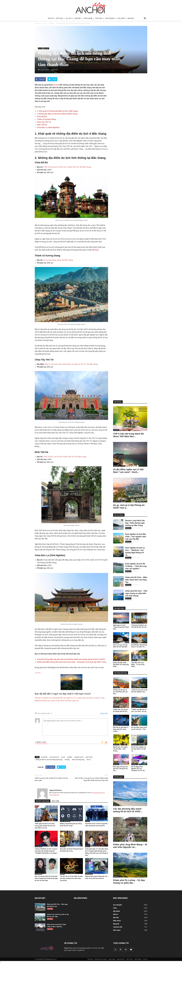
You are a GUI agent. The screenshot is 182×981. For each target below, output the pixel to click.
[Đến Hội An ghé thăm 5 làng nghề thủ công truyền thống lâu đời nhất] (121, 720)
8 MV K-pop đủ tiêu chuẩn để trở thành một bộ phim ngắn (51, 779)
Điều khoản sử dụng (100, 959)
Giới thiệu (90, 959)
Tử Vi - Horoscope (65, 821)
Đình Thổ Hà (42, 125)
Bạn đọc (131, 18)
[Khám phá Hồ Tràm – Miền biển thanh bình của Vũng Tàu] (118, 581)
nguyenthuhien (55, 790)
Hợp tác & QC (121, 959)
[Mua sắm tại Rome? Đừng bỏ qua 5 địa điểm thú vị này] (71, 838)
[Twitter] (131, 949)
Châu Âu (63, 846)
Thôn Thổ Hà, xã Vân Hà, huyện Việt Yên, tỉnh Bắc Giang (64, 457)
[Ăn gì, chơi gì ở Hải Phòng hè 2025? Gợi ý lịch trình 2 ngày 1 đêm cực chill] (130, 490)
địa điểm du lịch (78, 757)
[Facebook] (115, 949)
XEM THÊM (55, 801)
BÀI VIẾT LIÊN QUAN (42, 801)
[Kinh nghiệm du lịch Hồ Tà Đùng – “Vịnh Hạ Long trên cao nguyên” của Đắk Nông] (118, 568)
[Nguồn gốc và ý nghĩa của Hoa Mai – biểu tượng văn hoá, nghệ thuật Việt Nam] (121, 739)
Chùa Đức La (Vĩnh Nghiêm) (48, 127)
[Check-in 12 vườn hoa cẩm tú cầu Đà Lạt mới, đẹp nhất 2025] (40, 917)
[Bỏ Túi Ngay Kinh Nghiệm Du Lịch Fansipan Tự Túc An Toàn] (139, 759)
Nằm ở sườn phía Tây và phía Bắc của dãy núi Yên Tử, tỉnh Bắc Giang (71, 364)
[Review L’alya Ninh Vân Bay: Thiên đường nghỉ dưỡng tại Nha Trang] (118, 524)
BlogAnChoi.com (70, 948)
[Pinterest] (120, 949)
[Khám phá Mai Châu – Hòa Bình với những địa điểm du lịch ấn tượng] (121, 655)
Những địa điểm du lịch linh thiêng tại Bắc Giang (49, 759)
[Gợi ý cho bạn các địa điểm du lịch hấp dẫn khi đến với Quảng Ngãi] (121, 637)
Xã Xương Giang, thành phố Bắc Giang (58, 260)
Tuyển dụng (111, 959)
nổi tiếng (67, 759)
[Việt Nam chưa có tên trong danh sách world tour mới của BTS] (96, 813)
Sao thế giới (38, 846)
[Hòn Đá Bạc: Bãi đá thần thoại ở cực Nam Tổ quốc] (139, 637)
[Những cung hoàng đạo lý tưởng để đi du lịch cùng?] (71, 813)
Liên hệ (145, 959)
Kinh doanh (109, 18)
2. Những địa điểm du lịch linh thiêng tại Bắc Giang (57, 114)
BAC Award (138, 959)
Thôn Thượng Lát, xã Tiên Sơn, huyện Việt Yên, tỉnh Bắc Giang (67, 167)
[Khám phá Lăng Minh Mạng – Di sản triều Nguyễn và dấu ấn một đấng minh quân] (130, 829)
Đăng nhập (104, 713)
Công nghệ (87, 18)
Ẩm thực (59, 18)
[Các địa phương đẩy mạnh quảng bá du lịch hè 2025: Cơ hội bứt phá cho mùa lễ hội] (130, 793)
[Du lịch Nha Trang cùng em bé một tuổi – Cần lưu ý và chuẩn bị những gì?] (139, 720)
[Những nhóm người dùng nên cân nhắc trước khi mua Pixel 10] (96, 866)
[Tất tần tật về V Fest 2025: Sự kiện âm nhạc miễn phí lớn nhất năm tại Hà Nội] (71, 866)
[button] (144, 18)
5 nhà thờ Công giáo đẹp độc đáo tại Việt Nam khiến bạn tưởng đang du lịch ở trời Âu (71, 659)
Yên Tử (89, 759)
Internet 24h (89, 873)
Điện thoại (117, 921)
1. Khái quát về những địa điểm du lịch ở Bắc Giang (57, 111)
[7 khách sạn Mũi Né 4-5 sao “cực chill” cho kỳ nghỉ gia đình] (139, 702)
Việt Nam (46, 48)
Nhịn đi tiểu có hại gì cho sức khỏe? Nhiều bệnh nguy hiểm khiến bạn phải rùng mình (91, 779)
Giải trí (50, 18)
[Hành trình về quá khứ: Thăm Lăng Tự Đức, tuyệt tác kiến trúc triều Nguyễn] (40, 927)
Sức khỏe (121, 18)
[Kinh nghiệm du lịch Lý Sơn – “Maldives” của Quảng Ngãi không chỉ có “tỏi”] (118, 552)
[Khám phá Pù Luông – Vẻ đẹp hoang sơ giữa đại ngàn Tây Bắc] (130, 865)
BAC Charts (129, 959)
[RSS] (126, 949)
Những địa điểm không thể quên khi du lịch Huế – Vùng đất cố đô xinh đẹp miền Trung (71, 662)
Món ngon (116, 930)
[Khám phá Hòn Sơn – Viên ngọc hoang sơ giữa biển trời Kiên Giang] (118, 595)
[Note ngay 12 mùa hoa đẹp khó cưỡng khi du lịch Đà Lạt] (121, 759)
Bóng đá (116, 924)
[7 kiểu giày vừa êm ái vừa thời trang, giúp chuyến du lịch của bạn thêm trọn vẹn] (46, 813)
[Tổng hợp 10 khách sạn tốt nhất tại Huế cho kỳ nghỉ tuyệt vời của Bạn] (139, 618)
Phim (115, 908)
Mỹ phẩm (116, 911)
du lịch (56, 85)
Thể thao (98, 18)
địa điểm (69, 757)
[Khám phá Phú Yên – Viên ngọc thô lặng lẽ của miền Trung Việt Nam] (40, 907)
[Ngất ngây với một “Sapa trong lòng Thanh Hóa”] (121, 618)
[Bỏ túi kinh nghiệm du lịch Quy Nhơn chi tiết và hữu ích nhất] (139, 739)
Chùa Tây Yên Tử (44, 122)
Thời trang (38, 821)
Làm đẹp (77, 18)
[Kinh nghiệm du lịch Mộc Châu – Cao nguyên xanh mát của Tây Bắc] (118, 538)
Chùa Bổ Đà (42, 116)
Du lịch (69, 18)
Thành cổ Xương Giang (46, 119)
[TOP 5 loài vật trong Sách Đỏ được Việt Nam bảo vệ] (130, 418)
